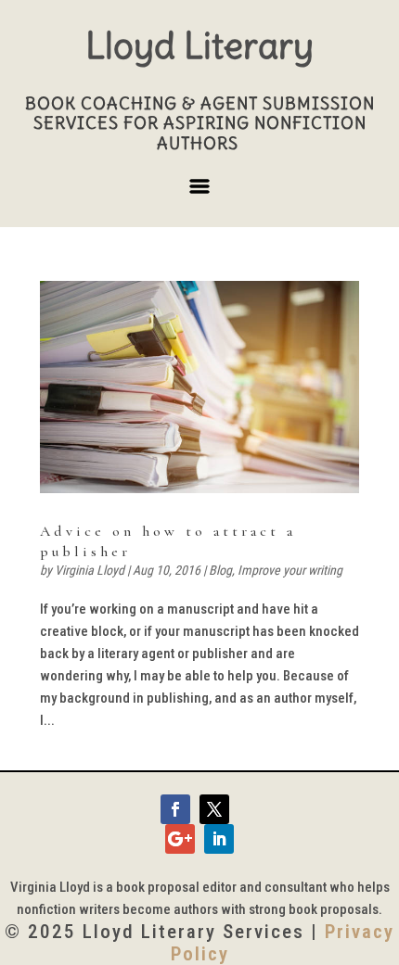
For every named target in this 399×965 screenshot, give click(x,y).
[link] (199, 387)
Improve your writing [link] (290, 570)
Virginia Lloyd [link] (89, 570)
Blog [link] (220, 570)
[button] (199, 194)
